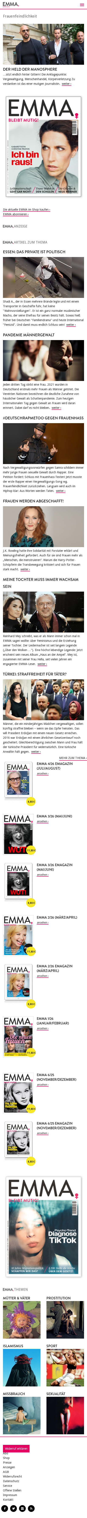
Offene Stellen (12, 1490)
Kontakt (8, 1499)
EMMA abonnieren (15, 214)
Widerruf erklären (16, 1448)
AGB (6, 1472)
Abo (5, 1453)
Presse (7, 1462)
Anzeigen (9, 1467)
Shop (6, 1458)
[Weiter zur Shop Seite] (43, 147)
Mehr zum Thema (72, 758)
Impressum (10, 1495)
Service (7, 1485)
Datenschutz (11, 1481)
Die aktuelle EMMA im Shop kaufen (26, 209)
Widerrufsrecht (12, 1476)
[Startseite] (43, 4)
